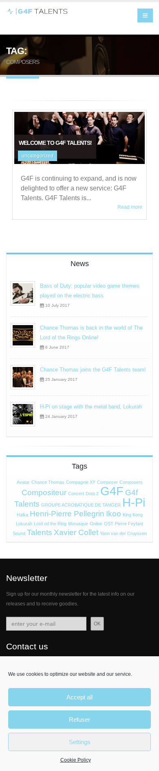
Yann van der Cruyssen (123, 533)
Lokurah (24, 523)
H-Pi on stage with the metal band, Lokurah (91, 407)
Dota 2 (92, 493)
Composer (107, 482)
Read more (129, 207)
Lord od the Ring (50, 523)
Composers (131, 482)
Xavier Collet (76, 532)
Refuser (79, 719)
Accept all (79, 697)
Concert (76, 493)
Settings (80, 741)
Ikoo (113, 513)
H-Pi (133, 502)
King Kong (133, 514)
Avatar (23, 482)
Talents (39, 532)
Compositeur (44, 492)
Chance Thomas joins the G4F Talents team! (93, 370)
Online (96, 523)
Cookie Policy (75, 760)
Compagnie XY (80, 482)
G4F (112, 491)
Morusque (78, 523)
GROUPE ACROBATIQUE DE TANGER (81, 504)
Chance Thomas (47, 482)
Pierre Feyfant (129, 523)
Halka (22, 514)
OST (108, 523)
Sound (19, 533)
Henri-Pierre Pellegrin (67, 513)
